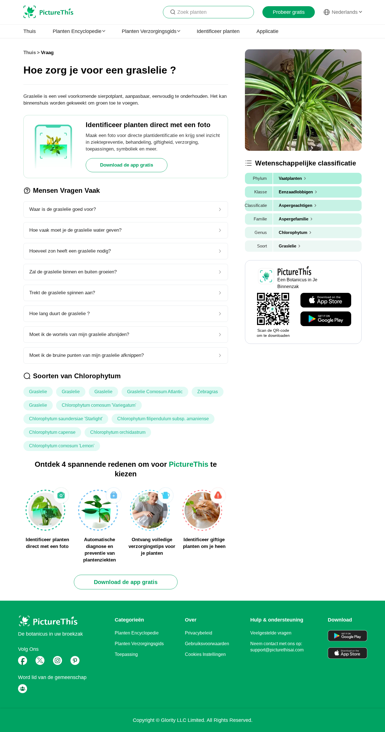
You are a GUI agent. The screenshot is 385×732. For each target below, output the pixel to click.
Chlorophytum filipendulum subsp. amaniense (163, 418)
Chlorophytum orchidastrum (117, 432)
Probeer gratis (289, 12)
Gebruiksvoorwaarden (207, 643)
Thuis (29, 31)
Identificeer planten (218, 31)
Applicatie (267, 31)
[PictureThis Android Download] (325, 319)
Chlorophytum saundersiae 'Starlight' (66, 418)
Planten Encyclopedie (137, 633)
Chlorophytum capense (52, 432)
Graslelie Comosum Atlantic (155, 391)
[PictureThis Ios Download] (325, 300)
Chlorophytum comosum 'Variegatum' (99, 405)
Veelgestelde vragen (270, 633)
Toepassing (126, 654)
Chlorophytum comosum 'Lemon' (61, 445)
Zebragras (207, 391)
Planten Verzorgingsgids (139, 643)
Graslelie (38, 391)
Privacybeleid (198, 633)
